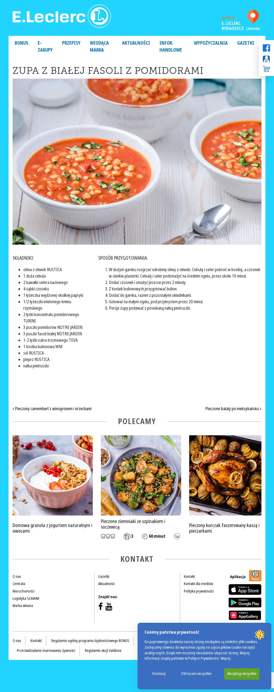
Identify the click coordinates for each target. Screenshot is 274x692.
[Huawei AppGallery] (245, 615)
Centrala (19, 583)
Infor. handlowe (170, 46)
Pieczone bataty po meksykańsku (232, 409)
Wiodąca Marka (99, 46)
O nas (17, 576)
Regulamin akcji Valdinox (103, 650)
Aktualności (136, 43)
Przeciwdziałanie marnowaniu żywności (46, 650)
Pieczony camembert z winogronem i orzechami (53, 409)
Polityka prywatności (199, 591)
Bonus (21, 43)
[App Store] (245, 589)
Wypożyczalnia (211, 43)
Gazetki (245, 43)
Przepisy (71, 43)
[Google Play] (245, 602)
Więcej (225, 658)
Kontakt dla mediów (198, 583)
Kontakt (189, 576)
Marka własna (23, 605)
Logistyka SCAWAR (26, 598)
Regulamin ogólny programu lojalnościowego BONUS (90, 640)
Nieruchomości (24, 591)
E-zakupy (45, 46)
